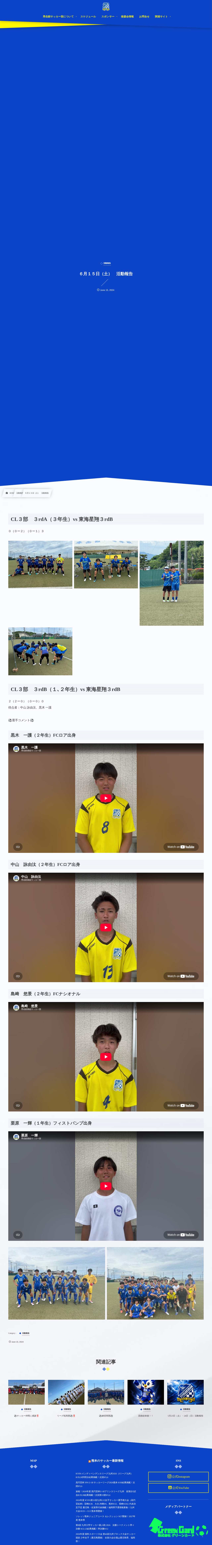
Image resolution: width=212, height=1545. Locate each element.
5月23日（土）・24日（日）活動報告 (185, 1416)
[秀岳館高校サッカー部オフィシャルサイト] (106, 6)
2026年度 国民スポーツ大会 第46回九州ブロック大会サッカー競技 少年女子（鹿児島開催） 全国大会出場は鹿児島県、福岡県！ (105, 1538)
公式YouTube (180, 1488)
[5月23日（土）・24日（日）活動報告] (185, 1392)
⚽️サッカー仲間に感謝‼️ (26, 1416)
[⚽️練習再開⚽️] (106, 1392)
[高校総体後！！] (146, 1392)
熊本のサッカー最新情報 (107, 1460)
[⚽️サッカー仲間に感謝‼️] (26, 1392)
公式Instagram (181, 1476)
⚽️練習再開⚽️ (106, 1416)
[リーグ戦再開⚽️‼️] (66, 1392)
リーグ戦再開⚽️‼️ (66, 1416)
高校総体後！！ (145, 1416)
